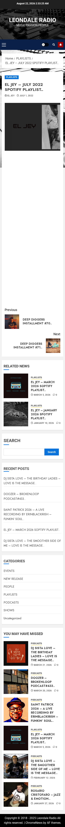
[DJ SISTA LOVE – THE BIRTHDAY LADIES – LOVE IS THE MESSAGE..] (16, 653)
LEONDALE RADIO (32, 20)
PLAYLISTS (11, 77)
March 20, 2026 (43, 690)
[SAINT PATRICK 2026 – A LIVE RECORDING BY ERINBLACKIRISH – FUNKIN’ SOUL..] (16, 710)
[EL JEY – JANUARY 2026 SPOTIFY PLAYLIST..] (16, 414)
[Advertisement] (32, 271)
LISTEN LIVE (60, 44)
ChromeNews (33, 822)
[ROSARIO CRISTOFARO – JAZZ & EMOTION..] (16, 794)
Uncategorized (12, 618)
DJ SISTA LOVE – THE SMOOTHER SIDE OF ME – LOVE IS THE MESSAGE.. (45, 767)
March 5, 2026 (42, 395)
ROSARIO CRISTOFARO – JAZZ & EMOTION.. (45, 795)
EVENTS (9, 571)
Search (12, 440)
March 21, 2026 (43, 665)
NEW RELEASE (13, 579)
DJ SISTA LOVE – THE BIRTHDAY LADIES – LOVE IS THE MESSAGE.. (32, 480)
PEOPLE (9, 587)
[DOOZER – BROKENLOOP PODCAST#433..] (16, 681)
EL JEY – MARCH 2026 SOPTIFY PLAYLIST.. (43, 386)
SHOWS (9, 610)
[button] (4, 44)
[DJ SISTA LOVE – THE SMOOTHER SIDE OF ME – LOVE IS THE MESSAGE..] (16, 766)
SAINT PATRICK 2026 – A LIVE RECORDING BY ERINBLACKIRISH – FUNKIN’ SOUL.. (27, 514)
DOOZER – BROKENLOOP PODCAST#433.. (21, 496)
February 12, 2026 (44, 778)
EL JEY (10, 95)
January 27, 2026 (44, 803)
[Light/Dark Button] (45, 44)
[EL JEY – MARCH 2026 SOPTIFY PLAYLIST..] (16, 386)
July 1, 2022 (26, 95)
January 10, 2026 (44, 423)
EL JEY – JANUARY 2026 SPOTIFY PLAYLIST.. (44, 414)
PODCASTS (11, 602)
